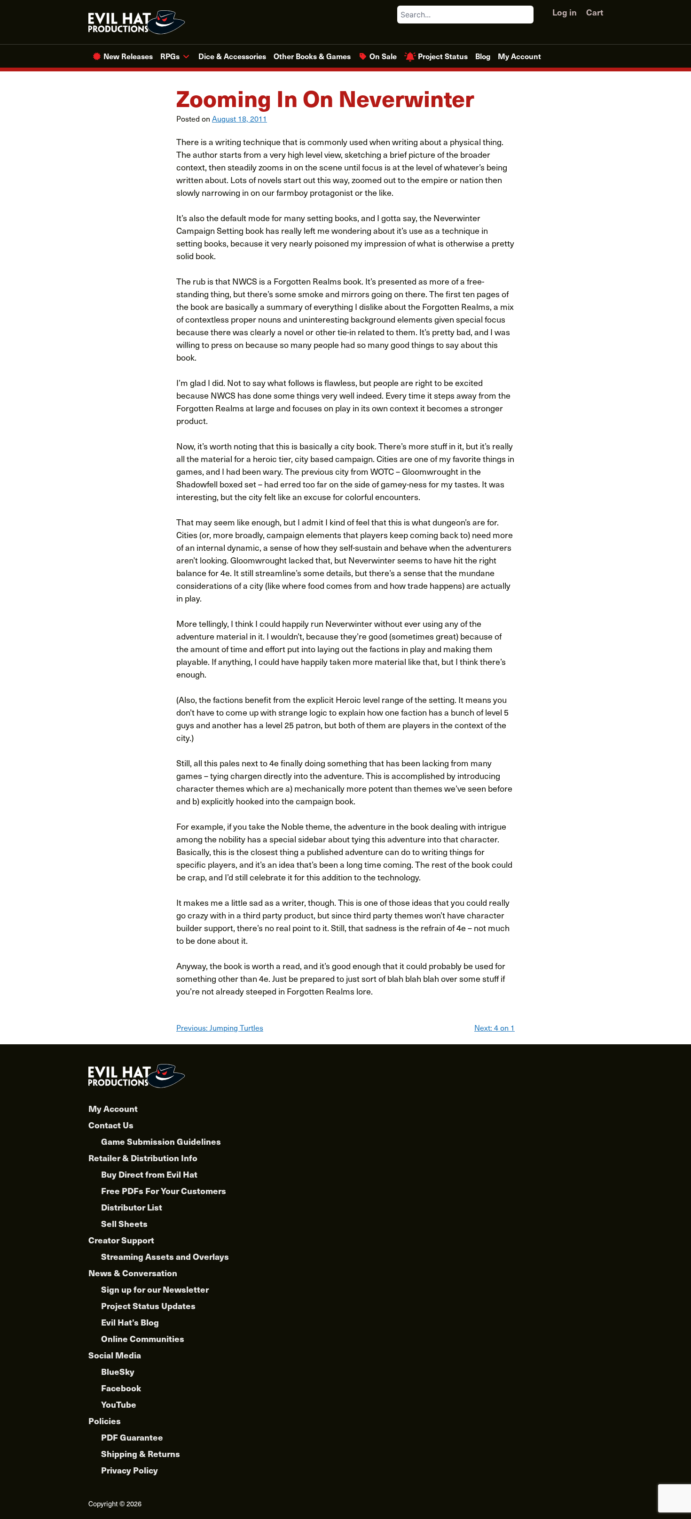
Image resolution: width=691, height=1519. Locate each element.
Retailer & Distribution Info (142, 1158)
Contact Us (110, 1125)
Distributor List (131, 1207)
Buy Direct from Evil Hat (149, 1174)
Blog (482, 56)
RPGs (170, 56)
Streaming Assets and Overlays (165, 1256)
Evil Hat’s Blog (130, 1322)
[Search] (526, 15)
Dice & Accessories (232, 56)
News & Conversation (132, 1273)
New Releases (128, 56)
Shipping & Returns (140, 1453)
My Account (519, 56)
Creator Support (121, 1240)
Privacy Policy (129, 1470)
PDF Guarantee (132, 1437)
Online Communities (142, 1338)
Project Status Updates (148, 1305)
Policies (104, 1420)
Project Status (443, 56)
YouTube (118, 1404)
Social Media (114, 1355)
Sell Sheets (124, 1223)
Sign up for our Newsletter (155, 1289)
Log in (564, 12)
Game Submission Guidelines (161, 1141)
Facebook (121, 1388)
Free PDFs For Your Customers (163, 1190)
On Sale (383, 56)
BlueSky (117, 1371)
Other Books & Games (312, 56)
